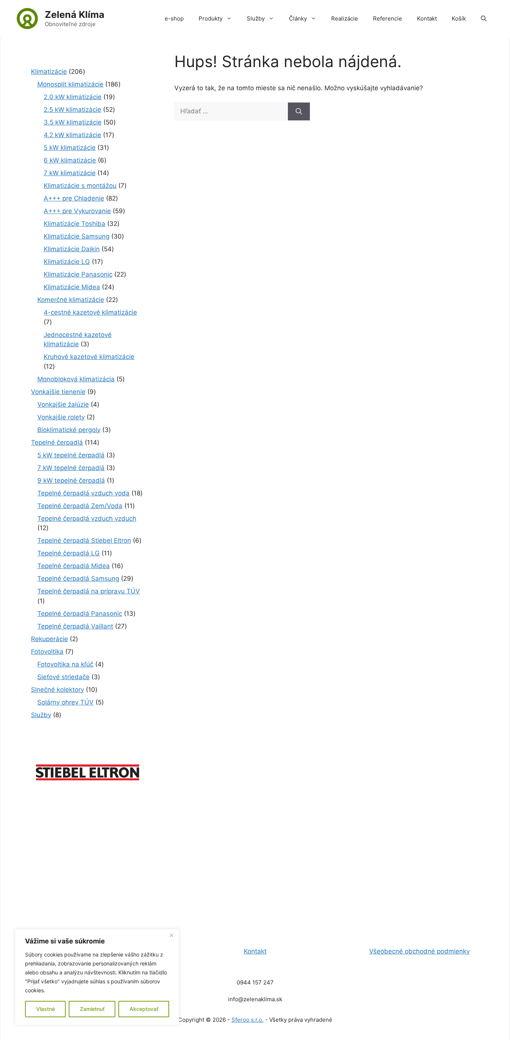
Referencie (387, 18)
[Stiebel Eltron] (87, 785)
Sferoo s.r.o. (247, 1019)
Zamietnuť (92, 1009)
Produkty (211, 18)
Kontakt (427, 18)
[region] (97, 977)
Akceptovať (144, 1009)
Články (298, 18)
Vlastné (45, 1009)
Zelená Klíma (75, 14)
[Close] (171, 935)
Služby (256, 18)
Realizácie (344, 18)
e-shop (174, 18)
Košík (459, 18)
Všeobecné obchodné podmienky (419, 951)
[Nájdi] (299, 111)
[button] (483, 18)
